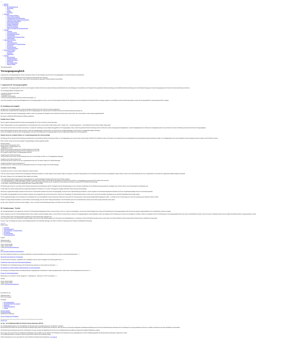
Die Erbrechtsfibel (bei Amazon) (12, 303)
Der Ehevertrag (11, 57)
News (8, 9)
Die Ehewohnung (11, 47)
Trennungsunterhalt (12, 32)
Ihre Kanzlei (10, 8)
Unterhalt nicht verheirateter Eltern (15, 37)
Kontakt (9, 11)
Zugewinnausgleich (12, 42)
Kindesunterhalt (11, 35)
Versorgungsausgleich (12, 48)
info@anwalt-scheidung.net (12, 247)
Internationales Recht (12, 60)
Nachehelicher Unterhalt (13, 34)
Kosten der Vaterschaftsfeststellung (9, 273)
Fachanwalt (10, 61)
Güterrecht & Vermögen (10, 40)
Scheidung (6, 14)
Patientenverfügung (12, 58)
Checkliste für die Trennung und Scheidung (18, 19)
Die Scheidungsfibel (12, 63)
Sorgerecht (9, 53)
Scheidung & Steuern (12, 25)
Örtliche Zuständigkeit (12, 24)
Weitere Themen (11, 64)
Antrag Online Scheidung (13, 17)
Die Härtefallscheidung (13, 22)
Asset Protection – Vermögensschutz (16, 44)
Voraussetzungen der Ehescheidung (16, 18)
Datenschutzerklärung (9, 306)
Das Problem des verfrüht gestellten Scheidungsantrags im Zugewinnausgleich (20, 267)
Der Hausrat (10, 45)
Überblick (9, 31)
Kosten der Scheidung (12, 27)
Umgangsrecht (10, 51)
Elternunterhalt (10, 38)
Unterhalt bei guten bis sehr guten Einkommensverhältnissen (16, 262)
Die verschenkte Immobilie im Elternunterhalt (12, 251)
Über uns (6, 5)
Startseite (6, 4)
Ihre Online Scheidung (12, 15)
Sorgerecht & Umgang (9, 50)
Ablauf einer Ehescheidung (14, 21)
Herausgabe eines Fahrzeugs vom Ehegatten (12, 257)
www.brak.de (53, 337)
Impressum (10, 12)
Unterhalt (6, 30)
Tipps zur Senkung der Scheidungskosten (17, 28)
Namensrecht (10, 54)
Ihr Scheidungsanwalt (12, 7)
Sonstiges (6, 55)
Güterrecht (9, 41)
